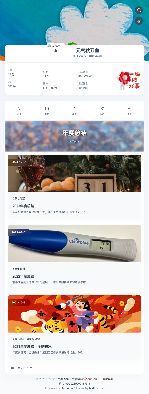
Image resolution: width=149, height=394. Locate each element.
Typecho (67, 388)
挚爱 (74, 114)
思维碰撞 (20, 268)
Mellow (94, 388)
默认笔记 (20, 198)
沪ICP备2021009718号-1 (74, 383)
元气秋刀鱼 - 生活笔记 (69, 379)
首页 (19, 114)
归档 (47, 114)
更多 (129, 114)
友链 (102, 114)
